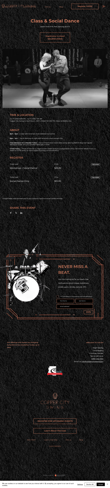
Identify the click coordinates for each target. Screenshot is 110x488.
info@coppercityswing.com (92, 361)
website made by (48, 475)
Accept (100, 484)
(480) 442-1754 (97, 359)
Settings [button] (80, 484)
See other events (55, 39)
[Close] (107, 484)
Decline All (89, 484)
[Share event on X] (16, 213)
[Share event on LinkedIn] (21, 213)
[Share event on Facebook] (11, 213)
